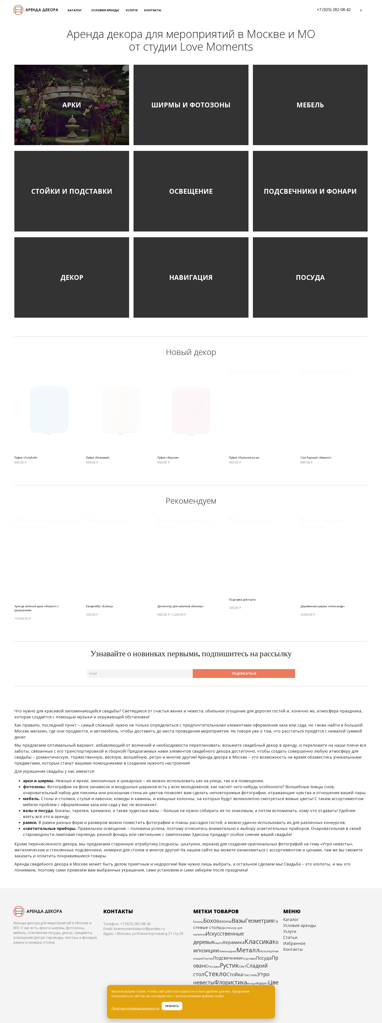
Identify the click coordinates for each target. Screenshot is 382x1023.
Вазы (238, 920)
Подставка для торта (242, 600)
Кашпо (218, 943)
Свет (242, 966)
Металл (248, 950)
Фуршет (262, 983)
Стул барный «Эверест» (315, 457)
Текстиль (250, 975)
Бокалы (198, 922)
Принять (172, 1006)
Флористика (230, 982)
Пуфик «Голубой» (25, 457)
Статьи (290, 937)
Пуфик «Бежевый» (98, 457)
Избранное (294, 943)
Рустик (229, 965)
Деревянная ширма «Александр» (322, 606)
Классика (258, 941)
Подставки (249, 958)
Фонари (251, 983)
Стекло (215, 973)
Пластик (207, 958)
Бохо (209, 920)
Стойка (235, 974)
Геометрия (259, 920)
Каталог (291, 919)
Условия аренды (299, 925)
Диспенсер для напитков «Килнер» (180, 606)
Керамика (233, 942)
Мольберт (266, 951)
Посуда (264, 958)
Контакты (293, 949)
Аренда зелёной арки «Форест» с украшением (36, 608)
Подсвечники (227, 958)
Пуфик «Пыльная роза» (244, 457)
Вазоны (223, 921)
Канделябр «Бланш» (99, 606)
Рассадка (214, 966)
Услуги (289, 931)
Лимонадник (227, 951)
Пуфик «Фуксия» (168, 457)
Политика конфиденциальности (135, 1008)
